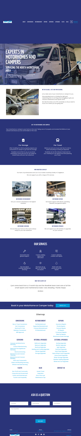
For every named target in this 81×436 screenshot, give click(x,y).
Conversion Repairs (61, 332)
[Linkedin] (44, 434)
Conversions (30, 22)
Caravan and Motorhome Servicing (17, 343)
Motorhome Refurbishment (23, 199)
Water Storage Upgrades (61, 357)
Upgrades (57, 22)
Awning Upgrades (61, 343)
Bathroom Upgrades (40, 343)
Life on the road (40, 375)
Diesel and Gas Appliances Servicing (17, 349)
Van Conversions (20, 326)
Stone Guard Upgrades (61, 355)
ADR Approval (20, 332)
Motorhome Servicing (23, 226)
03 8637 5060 (40, 431)
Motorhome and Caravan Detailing (17, 357)
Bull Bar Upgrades (61, 345)
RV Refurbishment (40, 330)
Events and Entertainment (20, 375)
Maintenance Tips (40, 377)
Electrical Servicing (20, 352)
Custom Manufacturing (20, 346)
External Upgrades (61, 340)
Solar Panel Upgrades (61, 351)
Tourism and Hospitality (20, 377)
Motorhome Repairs (58, 199)
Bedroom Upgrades (40, 345)
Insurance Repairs (61, 324)
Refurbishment (38, 22)
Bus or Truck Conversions (20, 324)
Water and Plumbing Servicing (19, 362)
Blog (67, 22)
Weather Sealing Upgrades (61, 359)
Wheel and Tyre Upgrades (61, 361)
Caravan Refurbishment (40, 328)
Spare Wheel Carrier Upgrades (61, 353)
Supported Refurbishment (40, 326)
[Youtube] (41, 434)
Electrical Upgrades (40, 347)
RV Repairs (61, 330)
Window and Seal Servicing (20, 364)
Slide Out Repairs (61, 334)
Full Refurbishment (40, 324)
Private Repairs (61, 326)
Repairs (45, 22)
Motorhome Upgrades (57, 226)
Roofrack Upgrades (61, 349)
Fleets (63, 22)
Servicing (51, 22)
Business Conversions (20, 330)
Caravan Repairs (61, 328)
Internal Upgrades (40, 340)
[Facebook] (36, 434)
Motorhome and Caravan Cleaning (17, 354)
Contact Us (61, 368)
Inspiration (40, 373)
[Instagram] (38, 434)
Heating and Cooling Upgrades (40, 349)
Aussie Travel (40, 371)
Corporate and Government (20, 373)
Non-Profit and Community (20, 371)
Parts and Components (20, 360)
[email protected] (14, 431)
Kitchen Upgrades (40, 351)
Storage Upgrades (40, 353)
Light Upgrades (61, 347)
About (24, 22)
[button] (7, 289)
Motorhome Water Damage (61, 336)
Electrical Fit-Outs (20, 328)
